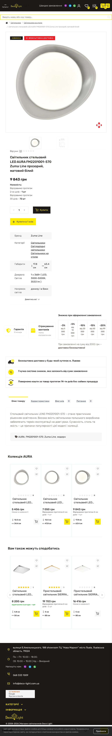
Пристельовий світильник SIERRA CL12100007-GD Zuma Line (55, 592)
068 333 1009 (30, 5)
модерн (61, 436)
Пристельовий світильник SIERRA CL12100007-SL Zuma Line (85, 592)
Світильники (16, 23)
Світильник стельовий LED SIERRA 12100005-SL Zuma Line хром (26, 592)
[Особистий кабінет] (78, 6)
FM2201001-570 (34, 436)
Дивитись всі (31, 299)
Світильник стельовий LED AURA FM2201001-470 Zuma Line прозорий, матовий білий (55, 500)
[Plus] (24, 210)
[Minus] (13, 210)
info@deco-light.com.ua (26, 683)
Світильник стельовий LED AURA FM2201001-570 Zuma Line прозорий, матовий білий (86, 500)
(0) (20, 151)
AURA (21, 436)
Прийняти (101, 731)
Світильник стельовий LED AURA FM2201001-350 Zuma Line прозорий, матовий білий (25, 500)
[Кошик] (102, 6)
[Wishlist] (36, 468)
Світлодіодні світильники (38, 248)
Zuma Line (50, 436)
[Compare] (36, 474)
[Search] (109, 17)
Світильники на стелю (33, 23)
